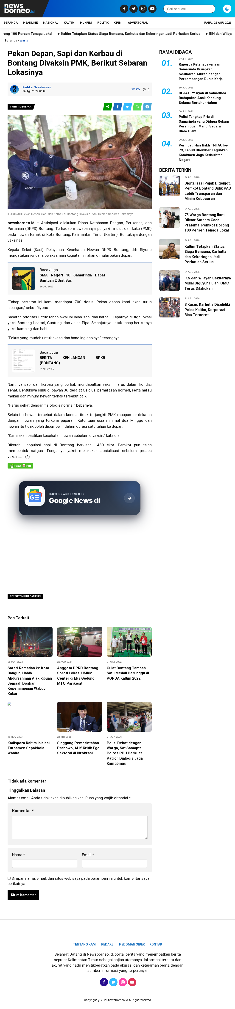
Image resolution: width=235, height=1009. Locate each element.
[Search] (210, 9)
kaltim (69, 22)
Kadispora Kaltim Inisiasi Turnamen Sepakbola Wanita (29, 748)
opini (118, 22)
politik (103, 22)
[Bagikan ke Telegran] (147, 107)
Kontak (155, 944)
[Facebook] (123, 8)
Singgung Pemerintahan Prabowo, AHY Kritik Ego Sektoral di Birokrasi (78, 748)
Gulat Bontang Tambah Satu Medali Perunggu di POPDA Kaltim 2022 (128, 673)
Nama (18, 854)
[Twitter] (133, 8)
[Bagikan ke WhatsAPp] (138, 107)
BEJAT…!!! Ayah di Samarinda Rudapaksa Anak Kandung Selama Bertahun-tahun (202, 98)
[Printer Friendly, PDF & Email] (20, 468)
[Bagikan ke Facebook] (118, 107)
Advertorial (138, 22)
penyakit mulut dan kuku (118, 228)
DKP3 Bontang (115, 249)
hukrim (86, 22)
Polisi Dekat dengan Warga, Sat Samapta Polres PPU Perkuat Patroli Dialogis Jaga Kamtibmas (125, 753)
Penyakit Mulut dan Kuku (25, 596)
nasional (50, 22)
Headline (30, 22)
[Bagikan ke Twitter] (128, 107)
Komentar (23, 810)
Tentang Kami (85, 944)
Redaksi (108, 944)
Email (88, 854)
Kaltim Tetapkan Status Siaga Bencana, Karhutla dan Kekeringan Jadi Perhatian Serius (102, 34)
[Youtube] (152, 8)
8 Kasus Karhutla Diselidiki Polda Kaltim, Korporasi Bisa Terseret (207, 309)
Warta (24, 40)
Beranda (11, 22)
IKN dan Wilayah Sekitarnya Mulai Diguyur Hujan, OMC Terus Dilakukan (208, 283)
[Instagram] (142, 8)
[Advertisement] (80, 555)
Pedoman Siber (132, 944)
